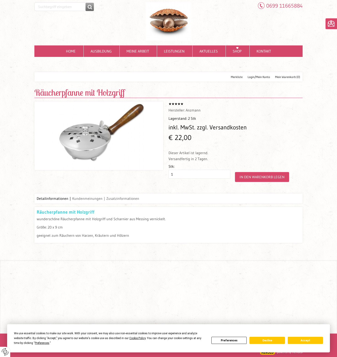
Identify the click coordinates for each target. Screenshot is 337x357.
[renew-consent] (5, 352)
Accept (305, 340)
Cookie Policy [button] (137, 338)
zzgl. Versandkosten (222, 127)
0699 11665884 (284, 5)
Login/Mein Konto (259, 77)
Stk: (171, 166)
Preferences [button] (42, 343)
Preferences (229, 340)
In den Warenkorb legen (262, 177)
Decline (267, 340)
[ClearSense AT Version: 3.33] (267, 352)
